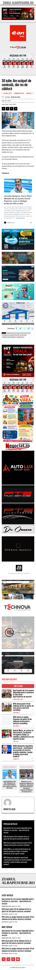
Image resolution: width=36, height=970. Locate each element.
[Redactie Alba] (3, 97)
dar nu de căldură (21, 335)
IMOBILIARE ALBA (18, 699)
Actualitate (7, 93)
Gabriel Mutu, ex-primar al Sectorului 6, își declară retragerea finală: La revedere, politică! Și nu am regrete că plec (23, 734)
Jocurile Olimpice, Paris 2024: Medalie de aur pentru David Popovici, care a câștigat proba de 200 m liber (9, 785)
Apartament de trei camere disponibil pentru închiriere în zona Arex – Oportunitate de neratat (23, 693)
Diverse (29, 93)
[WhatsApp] (15, 108)
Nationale (16, 712)
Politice (16, 741)
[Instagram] (8, 959)
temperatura (6, 337)
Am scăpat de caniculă (8, 335)
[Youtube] (18, 959)
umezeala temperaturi (17, 337)
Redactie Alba (15, 97)
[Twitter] (7, 108)
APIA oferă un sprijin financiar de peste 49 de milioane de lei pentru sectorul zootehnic (22, 720)
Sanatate (16, 759)
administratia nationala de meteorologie (18, 333)
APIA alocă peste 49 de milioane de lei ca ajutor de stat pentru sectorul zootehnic (23, 707)
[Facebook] (3, 108)
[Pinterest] (11, 108)
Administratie (19, 93)
